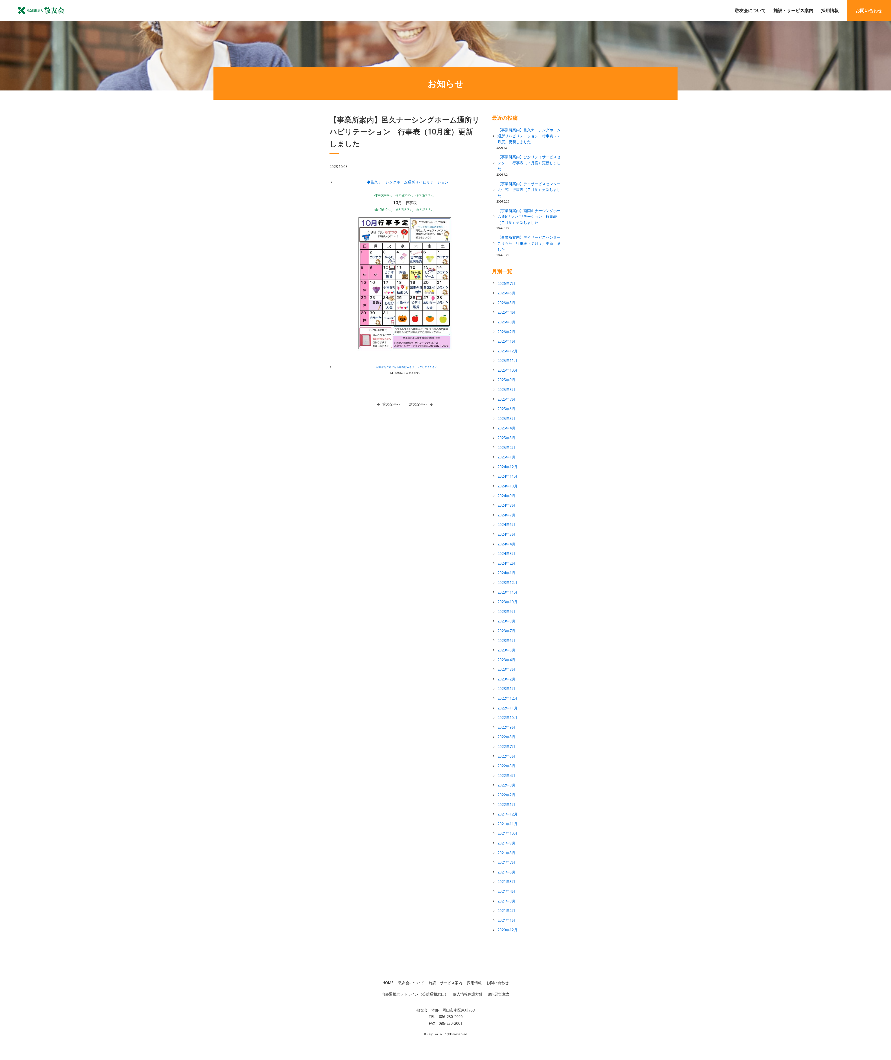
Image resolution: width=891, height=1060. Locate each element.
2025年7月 (506, 399)
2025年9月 (506, 379)
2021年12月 (507, 814)
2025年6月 (506, 408)
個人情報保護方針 (468, 994)
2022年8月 (506, 736)
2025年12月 (507, 351)
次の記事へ (418, 404)
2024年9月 (506, 495)
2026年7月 (506, 283)
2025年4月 (506, 428)
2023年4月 (506, 659)
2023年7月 (506, 630)
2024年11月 (507, 476)
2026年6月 (506, 293)
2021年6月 (506, 872)
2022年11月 (507, 708)
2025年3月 (506, 437)
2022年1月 (506, 804)
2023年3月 (506, 669)
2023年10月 (507, 601)
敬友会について (750, 10)
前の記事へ (391, 404)
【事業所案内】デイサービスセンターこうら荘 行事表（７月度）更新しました (529, 243)
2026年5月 (506, 302)
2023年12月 (507, 582)
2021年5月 (506, 881)
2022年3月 (506, 785)
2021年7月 (506, 862)
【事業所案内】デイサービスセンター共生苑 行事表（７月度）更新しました (529, 189)
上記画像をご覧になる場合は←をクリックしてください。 (407, 367)
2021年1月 (506, 920)
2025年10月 (507, 370)
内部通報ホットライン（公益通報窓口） (414, 994)
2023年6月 (506, 640)
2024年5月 (506, 534)
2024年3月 (506, 553)
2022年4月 (506, 775)
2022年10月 (507, 717)
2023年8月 (506, 621)
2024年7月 (506, 515)
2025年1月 (506, 457)
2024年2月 (506, 563)
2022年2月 (506, 794)
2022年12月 (507, 698)
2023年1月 (506, 688)
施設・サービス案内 (793, 10)
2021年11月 (507, 823)
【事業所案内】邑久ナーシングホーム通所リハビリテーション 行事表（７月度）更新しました (529, 135)
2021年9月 (506, 843)
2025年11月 (507, 360)
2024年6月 (506, 524)
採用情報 (830, 10)
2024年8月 (506, 505)
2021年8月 (506, 852)
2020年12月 (507, 929)
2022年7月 (506, 746)
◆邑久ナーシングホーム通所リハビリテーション (408, 182)
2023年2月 (506, 679)
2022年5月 (506, 765)
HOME (388, 982)
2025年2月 (506, 447)
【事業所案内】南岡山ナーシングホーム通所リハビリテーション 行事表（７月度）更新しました (529, 216)
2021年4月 (506, 891)
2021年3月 (506, 901)
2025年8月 (506, 389)
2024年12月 (507, 466)
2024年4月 (506, 544)
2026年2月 (506, 331)
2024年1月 (506, 572)
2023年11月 (507, 592)
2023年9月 (506, 611)
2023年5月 (506, 650)
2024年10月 (507, 486)
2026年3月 (506, 322)
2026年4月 (506, 312)
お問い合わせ (869, 10)
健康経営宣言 (498, 994)
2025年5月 (506, 418)
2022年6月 (506, 756)
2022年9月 (506, 727)
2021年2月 (506, 910)
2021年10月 (507, 833)
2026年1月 (506, 341)
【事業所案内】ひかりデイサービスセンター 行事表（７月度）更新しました (529, 162)
